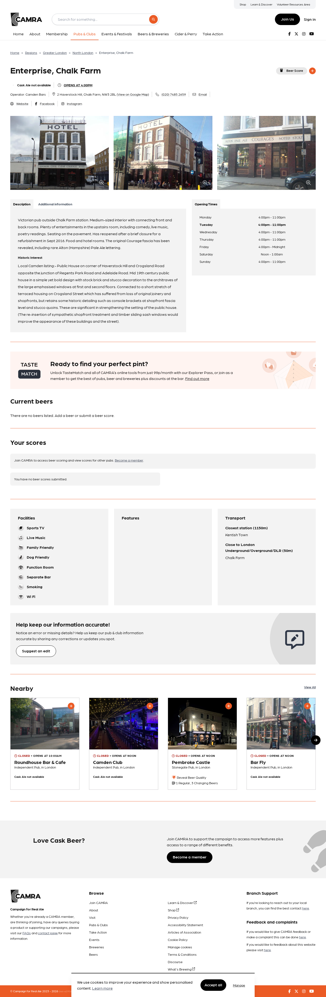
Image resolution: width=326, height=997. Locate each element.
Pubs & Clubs (98, 925)
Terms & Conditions (182, 954)
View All (310, 687)
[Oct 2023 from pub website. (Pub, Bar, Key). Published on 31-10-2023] (123, 743)
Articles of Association (184, 932)
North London (83, 52)
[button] (316, 740)
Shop (243, 4)
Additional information (55, 204)
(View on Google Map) (133, 94)
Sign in (310, 19)
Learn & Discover (261, 4)
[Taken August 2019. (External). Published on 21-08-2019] (45, 743)
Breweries (96, 947)
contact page (48, 933)
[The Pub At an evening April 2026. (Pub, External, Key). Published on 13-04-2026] (202, 743)
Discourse (175, 962)
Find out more (197, 378)
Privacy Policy (178, 917)
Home (14, 52)
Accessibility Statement (185, 925)
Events (94, 939)
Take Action (98, 932)
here (305, 908)
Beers (93, 954)
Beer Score (294, 70)
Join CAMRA (98, 902)
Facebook (47, 103)
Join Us (287, 19)
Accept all (213, 985)
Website (22, 103)
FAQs (26, 933)
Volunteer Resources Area (293, 4)
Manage (239, 985)
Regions (31, 52)
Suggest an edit (36, 651)
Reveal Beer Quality (191, 777)
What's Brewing (180, 969)
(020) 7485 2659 (174, 94)
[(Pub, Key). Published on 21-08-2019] (281, 743)
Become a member (129, 460)
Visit (92, 917)
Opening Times (206, 204)
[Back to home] (26, 19)
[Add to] (312, 71)
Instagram (74, 103)
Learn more (102, 988)
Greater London (55, 52)
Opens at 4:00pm (78, 85)
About (93, 910)
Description (22, 204)
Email (203, 94)
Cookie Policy (178, 939)
